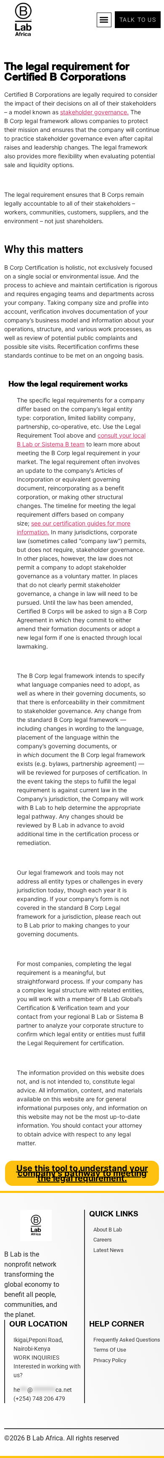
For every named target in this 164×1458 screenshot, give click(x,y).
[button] (104, 20)
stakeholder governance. (94, 112)
